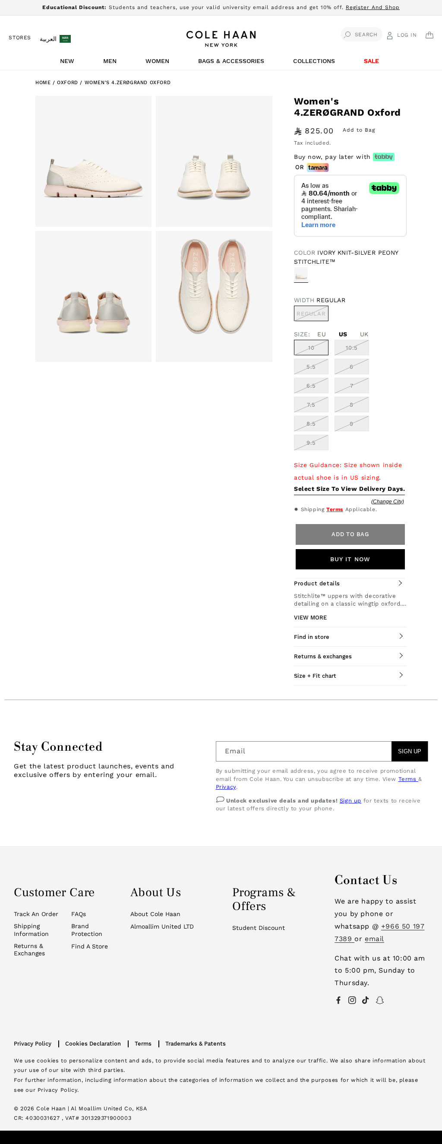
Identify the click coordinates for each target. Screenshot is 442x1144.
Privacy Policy (32, 1043)
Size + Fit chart (315, 676)
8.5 (311, 423)
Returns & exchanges (323, 656)
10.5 (352, 347)
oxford (68, 82)
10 (311, 347)
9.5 (311, 442)
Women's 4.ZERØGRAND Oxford (128, 82)
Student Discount (258, 927)
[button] (68, 63)
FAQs (78, 913)
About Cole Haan (155, 913)
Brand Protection (86, 930)
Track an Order (36, 913)
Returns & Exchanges (29, 949)
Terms (334, 509)
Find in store (311, 637)
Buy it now (350, 559)
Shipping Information (31, 930)
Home (43, 82)
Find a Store (89, 946)
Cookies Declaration (93, 1043)
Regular (312, 315)
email (374, 939)
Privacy (226, 787)
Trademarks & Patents (195, 1043)
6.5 (311, 385)
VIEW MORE (310, 617)
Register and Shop (373, 7)
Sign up (350, 800)
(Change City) (387, 502)
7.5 (311, 404)
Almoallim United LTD (162, 926)
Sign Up (409, 751)
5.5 (311, 366)
